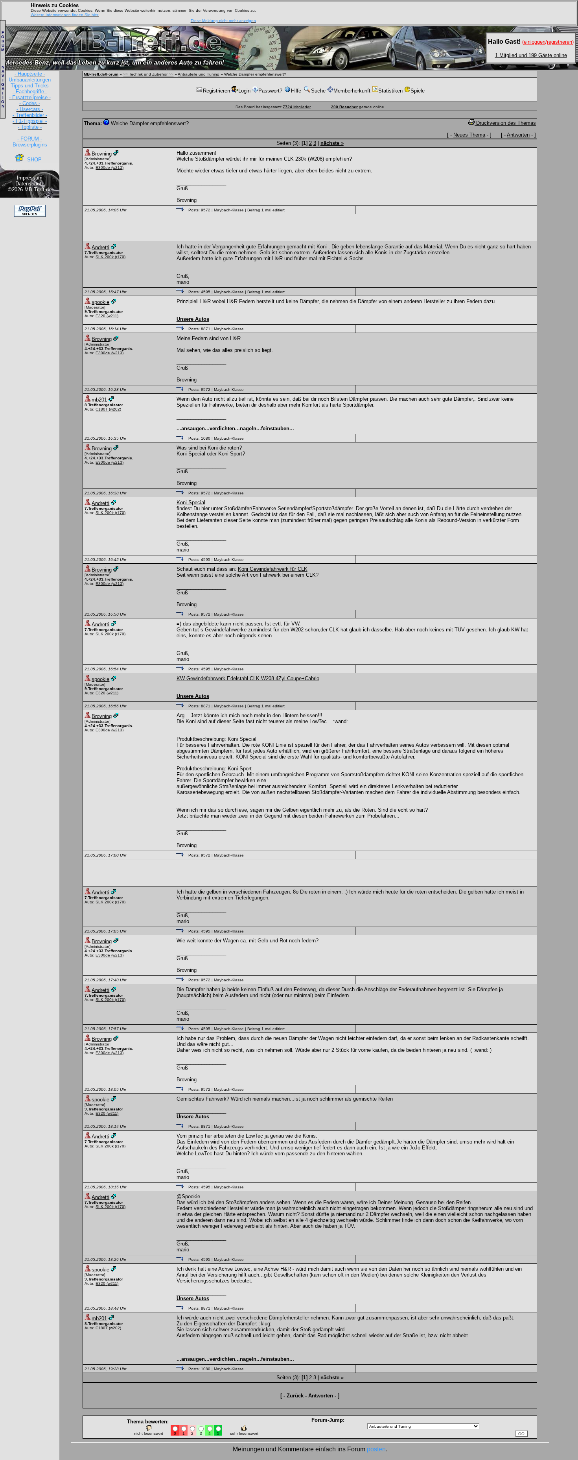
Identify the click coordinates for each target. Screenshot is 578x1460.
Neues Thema (469, 135)
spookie (100, 302)
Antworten (518, 135)
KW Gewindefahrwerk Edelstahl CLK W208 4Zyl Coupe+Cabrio (248, 678)
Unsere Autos (193, 319)
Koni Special (191, 502)
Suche (318, 91)
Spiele (417, 91)
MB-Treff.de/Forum (101, 74)
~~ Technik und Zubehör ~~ (148, 74)
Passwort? (270, 91)
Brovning (102, 154)
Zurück (295, 1396)
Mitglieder (297, 107)
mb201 (99, 400)
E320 (100, 316)
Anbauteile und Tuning (198, 74)
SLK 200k (105, 257)
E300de (103, 167)
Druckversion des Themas (505, 123)
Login (244, 91)
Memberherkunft (351, 91)
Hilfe (296, 91)
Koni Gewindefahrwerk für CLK (272, 569)
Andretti (100, 247)
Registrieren (216, 91)
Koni (322, 247)
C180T (102, 409)
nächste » (332, 143)
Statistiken (390, 91)
